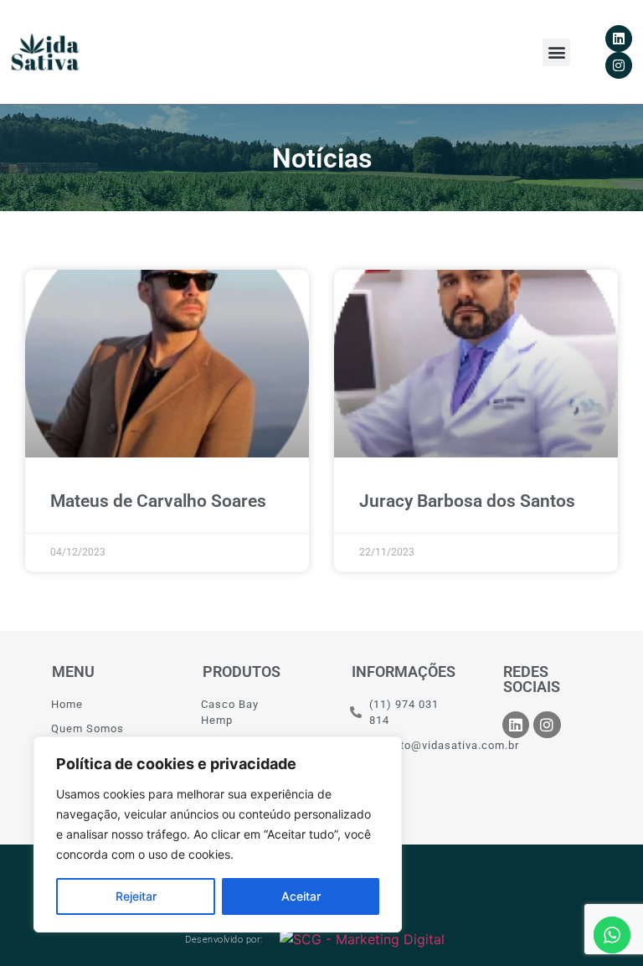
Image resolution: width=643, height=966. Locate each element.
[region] (217, 834)
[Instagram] (618, 65)
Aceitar (301, 896)
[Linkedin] (618, 38)
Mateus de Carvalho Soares (158, 501)
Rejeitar (136, 896)
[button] (556, 52)
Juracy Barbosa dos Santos (467, 501)
